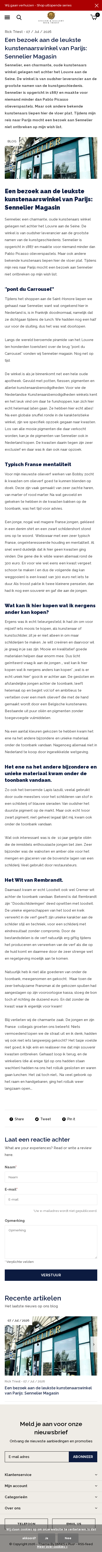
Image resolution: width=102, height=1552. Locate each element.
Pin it (71, 1119)
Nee (68, 1538)
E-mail (11, 1189)
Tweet (45, 1119)
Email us (73, 1524)
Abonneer (83, 1457)
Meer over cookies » (52, 1546)
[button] (7, 17)
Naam (11, 1167)
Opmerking (15, 1221)
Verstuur (51, 1275)
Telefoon (26, 1524)
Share (19, 1119)
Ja (46, 1538)
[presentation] (93, 1344)
